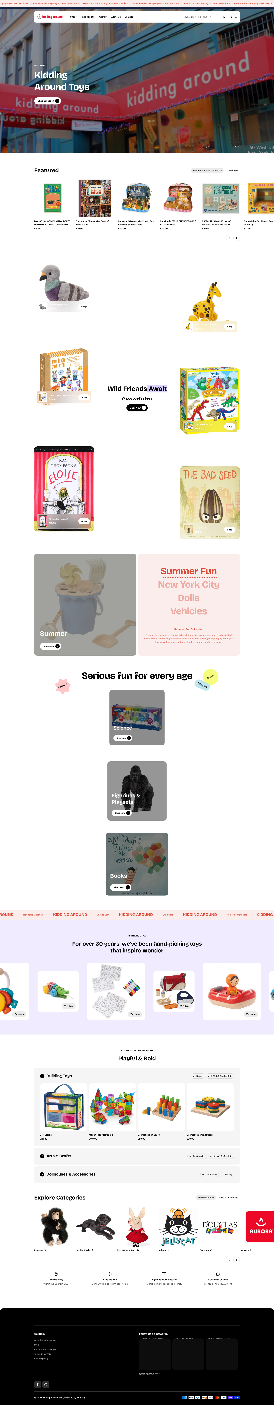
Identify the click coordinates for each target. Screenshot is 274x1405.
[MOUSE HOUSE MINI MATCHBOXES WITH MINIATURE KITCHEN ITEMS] (53, 198)
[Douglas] (220, 1229)
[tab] (207, 170)
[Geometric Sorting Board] (210, 1107)
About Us (116, 17)
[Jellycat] (178, 1229)
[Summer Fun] (189, 571)
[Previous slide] (235, 147)
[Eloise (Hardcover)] (43, 521)
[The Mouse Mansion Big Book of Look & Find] (95, 198)
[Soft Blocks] (63, 1107)
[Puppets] (54, 1229)
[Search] (224, 16)
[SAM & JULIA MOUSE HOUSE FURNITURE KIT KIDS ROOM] (221, 198)
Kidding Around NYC (53, 1397)
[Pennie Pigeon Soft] (43, 306)
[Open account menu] (230, 16)
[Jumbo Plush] (96, 1229)
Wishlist (103, 17)
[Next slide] (238, 147)
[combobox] (205, 16)
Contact (129, 17)
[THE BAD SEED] (188, 530)
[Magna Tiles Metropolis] (112, 1107)
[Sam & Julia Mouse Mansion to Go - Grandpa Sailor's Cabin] (137, 198)
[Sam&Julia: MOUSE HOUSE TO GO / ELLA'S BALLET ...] (179, 198)
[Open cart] (235, 16)
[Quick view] (65, 186)
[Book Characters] (137, 1229)
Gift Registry (88, 17)
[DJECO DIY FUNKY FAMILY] (43, 397)
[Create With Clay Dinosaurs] (188, 426)
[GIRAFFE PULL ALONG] (188, 326)
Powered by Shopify (74, 1397)
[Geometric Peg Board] (161, 1107)
